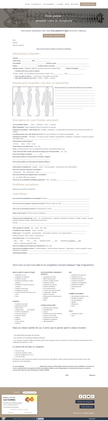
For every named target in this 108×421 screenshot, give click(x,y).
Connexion (92, 418)
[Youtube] (88, 396)
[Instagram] (92, 396)
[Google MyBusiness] (84, 396)
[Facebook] (80, 396)
